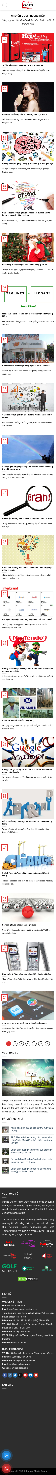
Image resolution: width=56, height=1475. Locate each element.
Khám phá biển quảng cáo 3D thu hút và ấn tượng (32, 1129)
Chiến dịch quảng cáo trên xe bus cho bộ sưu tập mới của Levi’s (31, 1170)
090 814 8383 (20, 1342)
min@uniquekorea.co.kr (20, 1364)
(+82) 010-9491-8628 (24, 1360)
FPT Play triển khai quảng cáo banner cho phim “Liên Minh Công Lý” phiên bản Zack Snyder (31, 1140)
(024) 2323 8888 (21, 1320)
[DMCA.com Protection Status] (28, 1278)
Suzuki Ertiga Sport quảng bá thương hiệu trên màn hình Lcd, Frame (31, 1160)
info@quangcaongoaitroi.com (23, 1309)
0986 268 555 (18, 1305)
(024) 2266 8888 (41, 1320)
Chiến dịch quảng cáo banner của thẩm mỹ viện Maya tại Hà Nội (32, 1151)
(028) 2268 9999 (21, 1331)
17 (40, 1043)
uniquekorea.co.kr (20, 1368)
